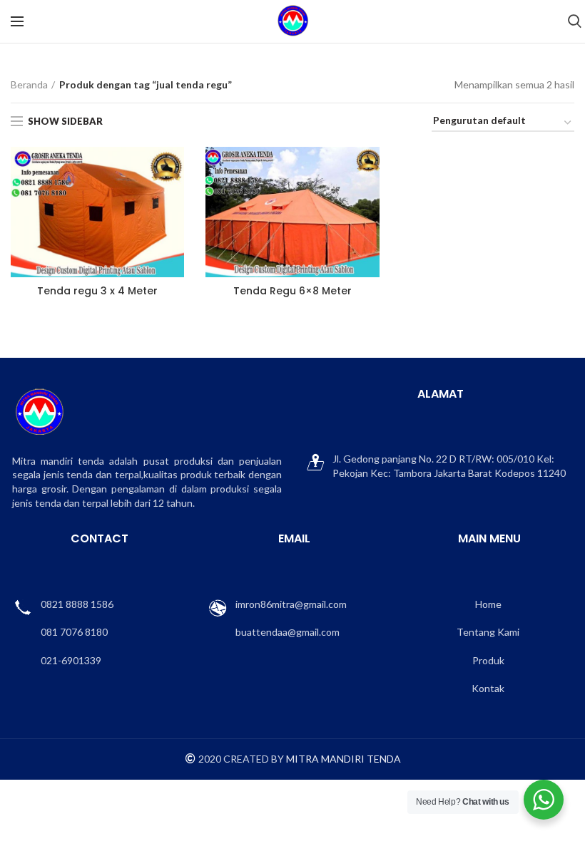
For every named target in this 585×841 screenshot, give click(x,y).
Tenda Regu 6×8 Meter (292, 290)
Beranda (29, 84)
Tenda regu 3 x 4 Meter (97, 290)
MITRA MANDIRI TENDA (343, 759)
